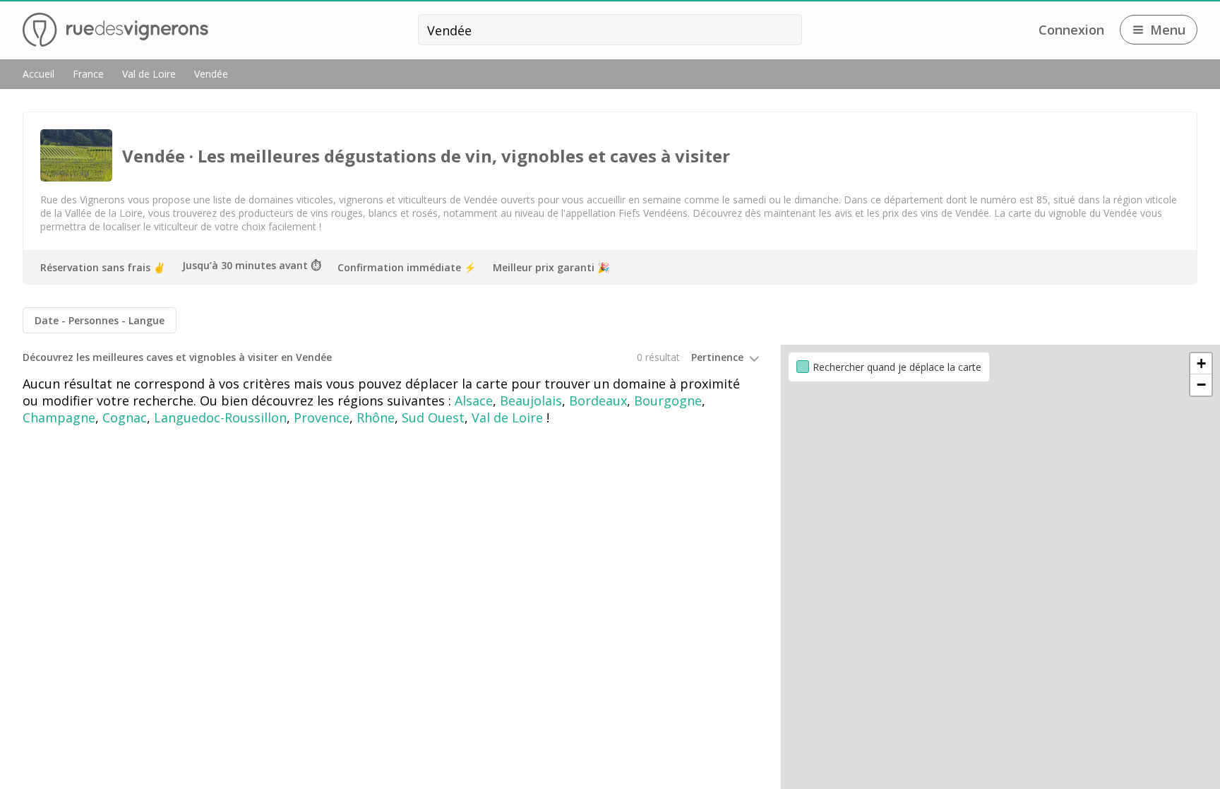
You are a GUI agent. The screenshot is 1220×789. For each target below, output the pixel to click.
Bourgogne (668, 400)
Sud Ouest (433, 417)
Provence (321, 417)
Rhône (376, 417)
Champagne (59, 417)
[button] (1201, 363)
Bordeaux (598, 400)
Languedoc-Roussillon (220, 417)
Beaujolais (531, 400)
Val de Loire (507, 417)
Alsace (474, 400)
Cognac (124, 417)
